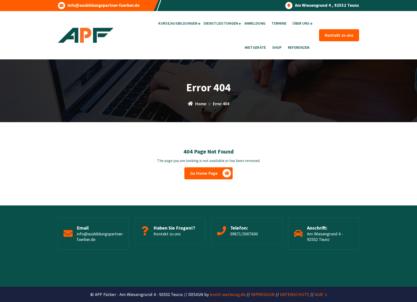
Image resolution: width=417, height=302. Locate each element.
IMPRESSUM (263, 294)
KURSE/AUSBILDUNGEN (177, 23)
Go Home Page (204, 173)
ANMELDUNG (255, 23)
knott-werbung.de (228, 294)
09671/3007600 (244, 234)
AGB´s (321, 294)
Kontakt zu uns (339, 35)
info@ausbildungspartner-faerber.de (103, 5)
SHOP (277, 47)
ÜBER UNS (300, 23)
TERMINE (278, 23)
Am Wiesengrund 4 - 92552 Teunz (325, 236)
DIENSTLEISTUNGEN (221, 23)
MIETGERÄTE (255, 47)
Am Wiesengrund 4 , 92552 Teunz (327, 5)
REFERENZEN (299, 47)
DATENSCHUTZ (294, 294)
